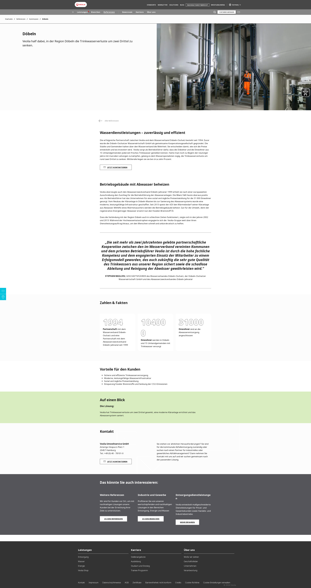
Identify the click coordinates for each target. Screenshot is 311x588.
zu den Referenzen (113, 519)
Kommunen (33, 19)
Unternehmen (190, 565)
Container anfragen (226, 12)
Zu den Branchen (150, 519)
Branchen (95, 12)
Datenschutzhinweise (111, 582)
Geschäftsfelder (191, 561)
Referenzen (109, 12)
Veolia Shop (83, 570)
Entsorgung (83, 556)
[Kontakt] (3, 291)
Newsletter (162, 5)
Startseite (9, 19)
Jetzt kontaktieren (117, 167)
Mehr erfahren (187, 522)
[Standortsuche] (3, 297)
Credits (178, 582)
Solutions (173, 5)
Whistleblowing (218, 5)
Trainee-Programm (139, 570)
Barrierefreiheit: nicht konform (158, 582)
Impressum (93, 582)
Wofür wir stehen (191, 556)
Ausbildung (136, 561)
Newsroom (127, 12)
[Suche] (214, 12)
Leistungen (82, 12)
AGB (127, 582)
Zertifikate (137, 582)
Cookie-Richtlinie (192, 582)
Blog (182, 5)
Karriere (140, 12)
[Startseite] (72, 12)
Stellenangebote (138, 556)
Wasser (81, 561)
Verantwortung (190, 570)
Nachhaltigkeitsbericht (197, 5)
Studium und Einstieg (140, 565)
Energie (81, 565)
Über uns (151, 12)
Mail (239, 12)
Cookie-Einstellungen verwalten (216, 582)
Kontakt (81, 582)
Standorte (151, 5)
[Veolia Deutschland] (80, 4)
